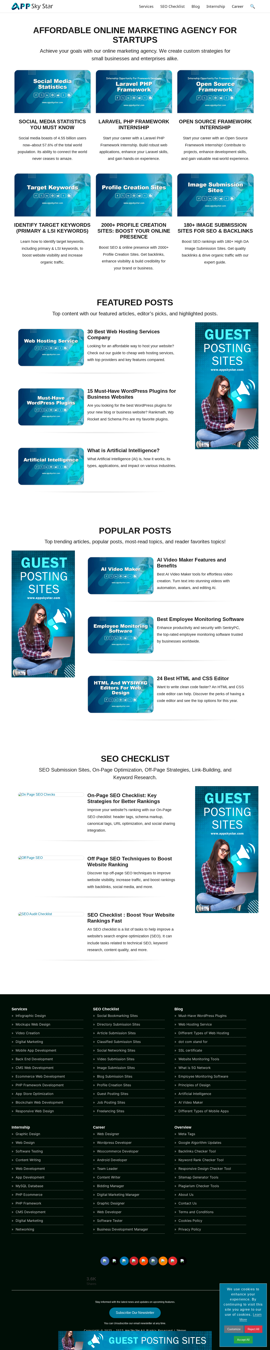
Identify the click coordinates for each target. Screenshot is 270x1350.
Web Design (25, 1142)
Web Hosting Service (194, 1024)
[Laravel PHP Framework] (134, 112)
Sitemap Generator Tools (197, 1177)
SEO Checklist (172, 6)
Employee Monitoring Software (202, 1076)
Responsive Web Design (34, 1111)
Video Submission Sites (115, 1059)
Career (237, 6)
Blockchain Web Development (39, 1102)
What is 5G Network (194, 1068)
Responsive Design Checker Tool (204, 1168)
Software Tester (109, 1220)
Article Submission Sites (116, 1033)
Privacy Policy (189, 1229)
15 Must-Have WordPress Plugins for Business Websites (131, 394)
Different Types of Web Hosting (203, 1033)
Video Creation (27, 1033)
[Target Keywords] (52, 215)
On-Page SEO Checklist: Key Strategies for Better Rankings (123, 798)
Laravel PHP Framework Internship (134, 124)
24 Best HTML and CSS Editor (193, 678)
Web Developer (109, 1212)
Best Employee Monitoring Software (200, 619)
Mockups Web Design (32, 1024)
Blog (196, 6)
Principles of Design (193, 1085)
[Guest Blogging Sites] (226, 448)
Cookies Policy (189, 1220)
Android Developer (111, 1160)
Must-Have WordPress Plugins (202, 1016)
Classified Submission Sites (118, 1042)
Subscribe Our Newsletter (135, 1312)
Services (146, 6)
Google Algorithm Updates (199, 1142)
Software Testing (29, 1151)
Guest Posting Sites (112, 1094)
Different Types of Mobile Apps (203, 1111)
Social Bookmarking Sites (117, 1016)
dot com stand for (192, 1042)
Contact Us (187, 1203)
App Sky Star (132, 1330)
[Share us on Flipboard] (172, 1261)
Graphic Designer (110, 1203)
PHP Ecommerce (28, 1194)
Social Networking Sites (115, 1050)
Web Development (30, 1168)
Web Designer (107, 1134)
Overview (182, 1127)
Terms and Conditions (195, 1212)
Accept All (243, 1339)
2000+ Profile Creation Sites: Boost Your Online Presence (133, 231)
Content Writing (28, 1160)
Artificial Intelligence (194, 1094)
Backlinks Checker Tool (196, 1151)
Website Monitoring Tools (198, 1059)
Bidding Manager (110, 1186)
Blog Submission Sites (114, 1076)
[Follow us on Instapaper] (182, 1261)
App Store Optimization (34, 1094)
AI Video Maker (190, 1102)
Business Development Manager (122, 1229)
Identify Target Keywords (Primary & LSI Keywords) (52, 228)
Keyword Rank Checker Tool (200, 1160)
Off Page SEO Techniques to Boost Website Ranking (129, 861)
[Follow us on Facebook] (104, 1261)
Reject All (253, 1329)
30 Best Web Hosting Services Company (123, 334)
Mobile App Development (35, 1050)
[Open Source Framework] (215, 112)
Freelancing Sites (110, 1111)
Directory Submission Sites (118, 1024)
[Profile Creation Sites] (134, 215)
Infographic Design (30, 1016)
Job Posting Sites (110, 1102)
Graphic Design (27, 1134)
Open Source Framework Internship (215, 124)
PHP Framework (28, 1203)
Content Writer (108, 1177)
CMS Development (30, 1212)
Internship (216, 6)
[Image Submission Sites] (215, 215)
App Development (30, 1177)
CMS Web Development (34, 1068)
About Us (185, 1194)
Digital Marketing (29, 1042)
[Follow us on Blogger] (163, 1261)
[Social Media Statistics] (52, 112)
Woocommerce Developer (117, 1151)
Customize (233, 1329)
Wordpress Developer (114, 1142)
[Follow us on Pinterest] (134, 1261)
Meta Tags (186, 1134)
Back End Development (34, 1059)
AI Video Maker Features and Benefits (191, 563)
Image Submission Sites (115, 1068)
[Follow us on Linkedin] (124, 1261)
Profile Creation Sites (113, 1085)
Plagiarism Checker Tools (198, 1186)
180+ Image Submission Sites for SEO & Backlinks (215, 228)
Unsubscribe (121, 1323)
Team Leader (107, 1168)
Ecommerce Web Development (40, 1076)
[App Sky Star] (32, 10)
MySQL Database (29, 1186)
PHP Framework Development (39, 1085)
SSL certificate (189, 1050)
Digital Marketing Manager (117, 1194)
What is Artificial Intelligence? (123, 450)
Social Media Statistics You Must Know (52, 124)
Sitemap (181, 1330)
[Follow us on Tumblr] (153, 1261)
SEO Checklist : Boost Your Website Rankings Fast (130, 918)
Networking (24, 1229)
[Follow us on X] (114, 1261)
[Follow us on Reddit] (143, 1261)
